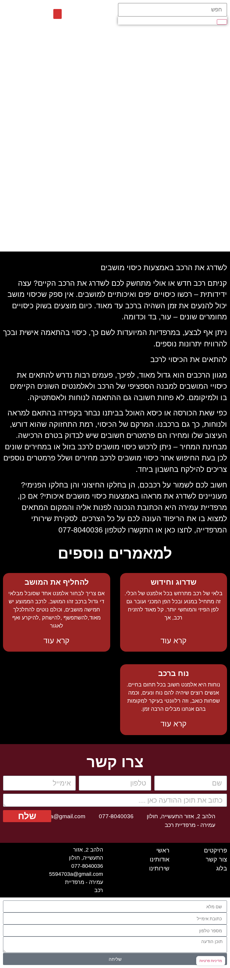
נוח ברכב (173, 673)
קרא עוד (174, 640)
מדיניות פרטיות (210, 960)
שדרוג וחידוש (173, 582)
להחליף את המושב (57, 582)
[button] (57, 14)
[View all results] (222, 22)
